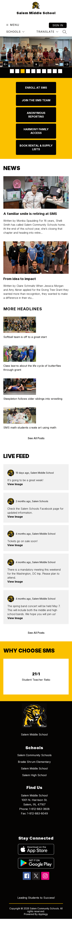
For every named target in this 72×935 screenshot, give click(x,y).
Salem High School (34, 775)
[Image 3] (23, 71)
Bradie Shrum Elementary (34, 761)
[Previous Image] (6, 64)
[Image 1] (12, 71)
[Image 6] (39, 71)
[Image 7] (44, 71)
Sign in (57, 25)
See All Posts (36, 438)
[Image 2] (17, 71)
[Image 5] (33, 71)
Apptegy (43, 914)
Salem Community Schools (34, 755)
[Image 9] (55, 71)
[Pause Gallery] (36, 64)
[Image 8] (49, 71)
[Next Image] (66, 64)
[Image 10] (60, 71)
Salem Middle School (34, 768)
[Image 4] (28, 71)
